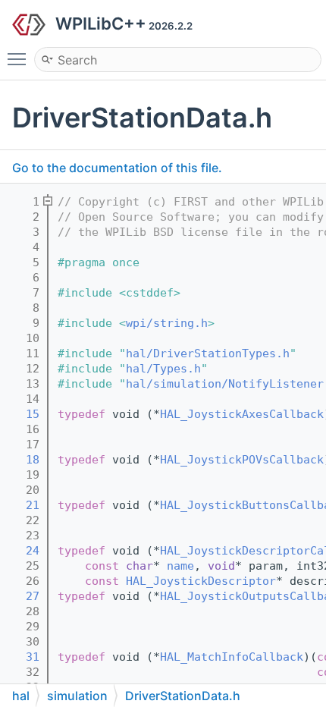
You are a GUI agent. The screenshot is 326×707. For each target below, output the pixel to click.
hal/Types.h (163, 368)
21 (22, 505)
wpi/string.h (167, 323)
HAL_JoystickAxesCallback (242, 414)
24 (22, 551)
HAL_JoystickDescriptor (201, 581)
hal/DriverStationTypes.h (208, 353)
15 (22, 414)
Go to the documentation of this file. (117, 167)
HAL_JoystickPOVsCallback (242, 460)
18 (22, 460)
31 (22, 657)
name (180, 566)
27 (22, 596)
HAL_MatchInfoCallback (231, 657)
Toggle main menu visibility (19, 58)
